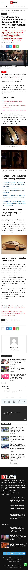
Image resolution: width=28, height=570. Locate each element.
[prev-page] (2, 383)
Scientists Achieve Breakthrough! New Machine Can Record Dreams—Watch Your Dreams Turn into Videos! (13, 313)
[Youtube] (23, 553)
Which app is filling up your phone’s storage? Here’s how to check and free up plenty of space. (18, 361)
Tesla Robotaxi (5, 322)
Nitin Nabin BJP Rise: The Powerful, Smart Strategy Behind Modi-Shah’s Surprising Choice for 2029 (18, 545)
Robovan (18, 320)
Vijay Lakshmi (7, 42)
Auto (5, 13)
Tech (6, 10)
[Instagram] (8, 553)
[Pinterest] (14, 46)
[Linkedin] (12, 553)
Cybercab (7, 320)
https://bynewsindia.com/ (14, 349)
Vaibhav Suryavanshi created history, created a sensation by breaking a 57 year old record (17, 438)
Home (2, 10)
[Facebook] (7, 46)
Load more (13, 463)
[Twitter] (10, 46)
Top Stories (4, 524)
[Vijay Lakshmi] (2, 42)
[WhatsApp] (17, 46)
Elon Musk (15, 78)
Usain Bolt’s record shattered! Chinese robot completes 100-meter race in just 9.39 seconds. (17, 368)
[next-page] (5, 383)
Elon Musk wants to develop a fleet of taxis (14, 110)
